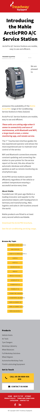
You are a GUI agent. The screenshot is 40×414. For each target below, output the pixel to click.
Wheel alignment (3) (15, 302)
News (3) (15, 271)
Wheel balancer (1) (15, 311)
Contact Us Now (19, 386)
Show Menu (3, 6)
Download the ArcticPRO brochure (17, 223)
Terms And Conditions (25, 398)
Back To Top (18, 396)
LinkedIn (20, 405)
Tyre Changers (7, 342)
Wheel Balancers (8, 350)
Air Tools (5, 339)
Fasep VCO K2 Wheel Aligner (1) (18, 253)
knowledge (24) (15, 267)
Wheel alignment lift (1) (16, 306)
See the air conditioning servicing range (19, 228)
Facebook (15, 405)
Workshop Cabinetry (9, 346)
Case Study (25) (15, 249)
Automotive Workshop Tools (12, 361)
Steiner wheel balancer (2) (17, 298)
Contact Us (24, 400)
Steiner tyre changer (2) (16, 293)
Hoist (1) (15, 262)
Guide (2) (15, 258)
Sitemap (28, 396)
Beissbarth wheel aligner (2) (17, 245)
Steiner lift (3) (15, 289)
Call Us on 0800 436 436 (19, 377)
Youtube (24, 405)
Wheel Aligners (7, 357)
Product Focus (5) (15, 275)
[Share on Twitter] (37, 57)
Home (10, 396)
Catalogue (14, 400)
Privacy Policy (9, 398)
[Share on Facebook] (34, 57)
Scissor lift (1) (15, 280)
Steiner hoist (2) (15, 284)
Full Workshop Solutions (11, 353)
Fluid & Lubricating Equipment (13, 364)
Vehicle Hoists (7, 335)
